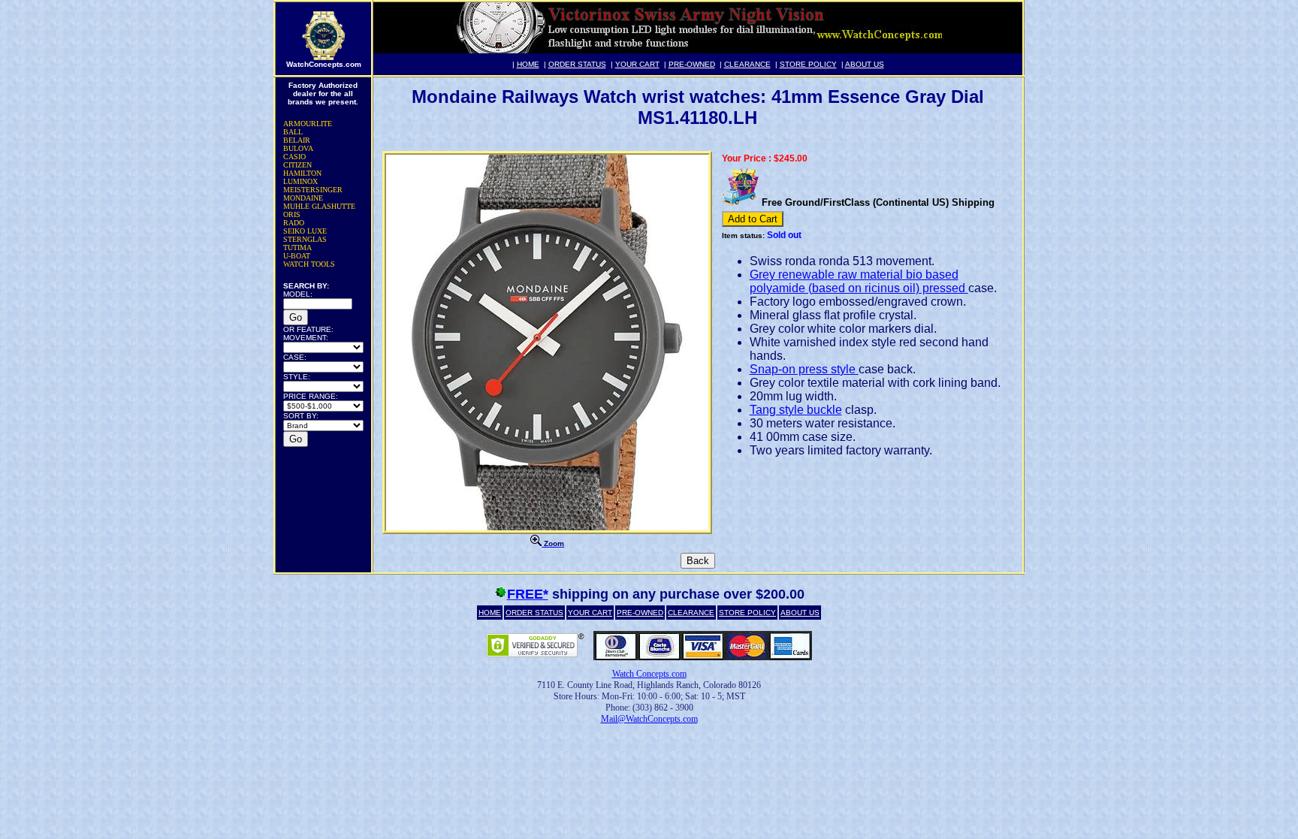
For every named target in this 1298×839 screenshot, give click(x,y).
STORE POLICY (808, 64)
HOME (528, 64)
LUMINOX (300, 181)
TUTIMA (297, 247)
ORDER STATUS (577, 64)
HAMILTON (302, 173)
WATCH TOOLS (309, 264)
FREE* (527, 594)
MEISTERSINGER (313, 190)
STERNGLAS (305, 239)
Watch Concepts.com (649, 673)
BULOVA (298, 148)
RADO (293, 223)
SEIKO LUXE (305, 231)
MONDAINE (303, 198)
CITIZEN (297, 165)
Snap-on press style (804, 369)
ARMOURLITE (307, 123)
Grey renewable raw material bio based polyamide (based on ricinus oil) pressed (859, 281)
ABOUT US (864, 64)
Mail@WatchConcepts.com (649, 719)
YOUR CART (637, 64)
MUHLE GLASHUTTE (319, 206)
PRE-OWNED (692, 64)
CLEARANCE (747, 64)
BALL (293, 132)
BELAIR (296, 140)
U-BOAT (296, 256)
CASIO (294, 156)
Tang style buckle (796, 409)
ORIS (291, 214)
